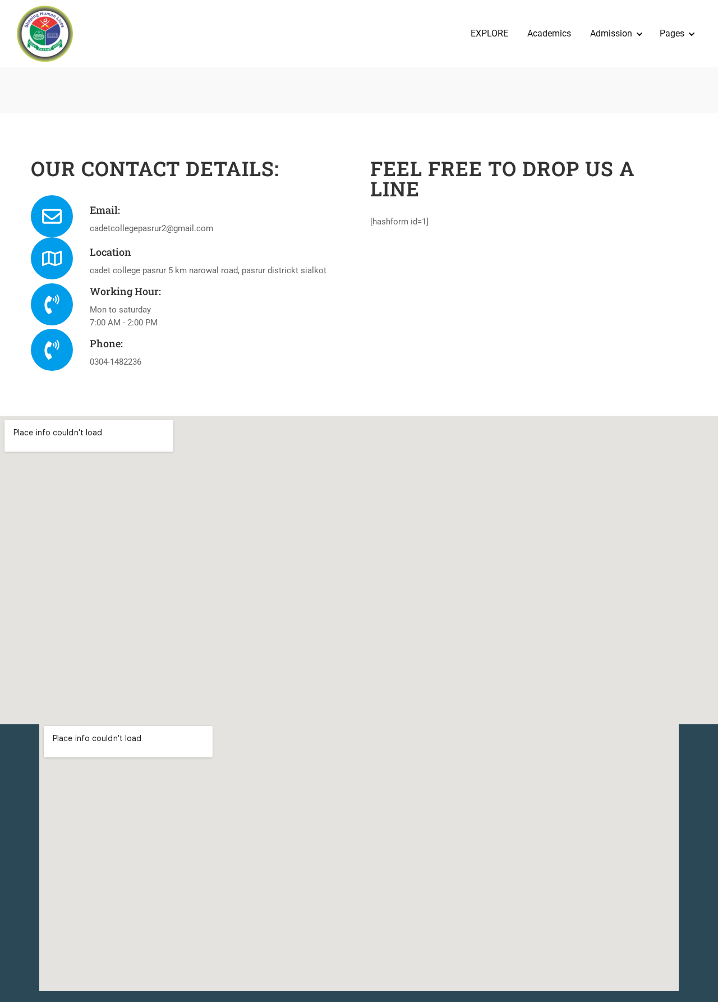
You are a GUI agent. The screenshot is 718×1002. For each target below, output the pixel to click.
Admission (611, 33)
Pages (672, 33)
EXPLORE (489, 33)
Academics (549, 33)
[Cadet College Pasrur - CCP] (45, 34)
